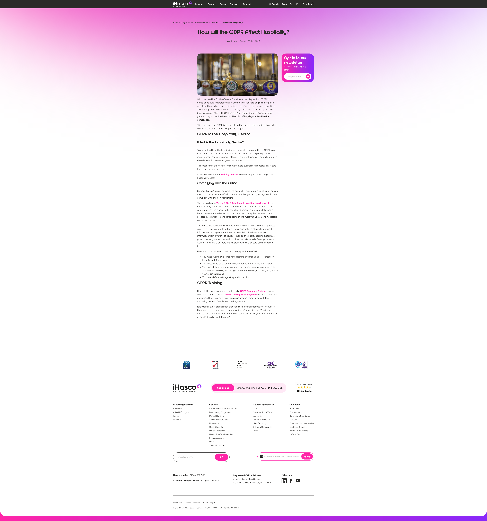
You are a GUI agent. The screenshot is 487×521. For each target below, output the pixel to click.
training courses (229, 174)
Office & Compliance (262, 427)
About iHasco (296, 408)
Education (257, 416)
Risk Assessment (216, 438)
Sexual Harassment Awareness (223, 408)
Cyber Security (216, 427)
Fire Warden (214, 423)
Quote (284, 4)
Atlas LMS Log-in (181, 412)
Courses (213, 404)
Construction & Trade (263, 412)
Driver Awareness (217, 430)
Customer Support (298, 427)
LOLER (212, 441)
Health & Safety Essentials (221, 434)
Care (255, 408)
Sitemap (196, 503)
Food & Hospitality (261, 419)
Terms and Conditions (182, 503)
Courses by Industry (263, 404)
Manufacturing (259, 423)
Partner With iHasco (299, 430)
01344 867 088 (274, 387)
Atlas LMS (177, 408)
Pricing (176, 416)
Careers (293, 419)
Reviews (177, 419)
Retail (255, 430)
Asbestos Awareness (218, 419)
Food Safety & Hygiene (220, 412)
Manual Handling (216, 416)
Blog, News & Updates (300, 416)
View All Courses (217, 445)
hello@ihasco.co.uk (209, 480)
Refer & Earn (295, 434)
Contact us (295, 412)
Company (295, 404)
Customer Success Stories (302, 423)
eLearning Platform (183, 404)
